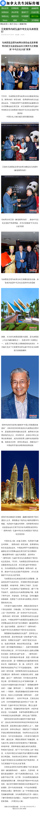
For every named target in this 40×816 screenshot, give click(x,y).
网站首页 (5, 8)
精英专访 (15, 16)
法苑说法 (5, 12)
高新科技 (25, 8)
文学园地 (35, 20)
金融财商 (35, 8)
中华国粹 (25, 16)
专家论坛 (5, 16)
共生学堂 (15, 12)
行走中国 (35, 12)
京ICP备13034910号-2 (28, 806)
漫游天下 (25, 12)
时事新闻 (15, 8)
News (5, 20)
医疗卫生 (35, 16)
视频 (15, 20)
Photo (25, 20)
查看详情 (23, 24)
